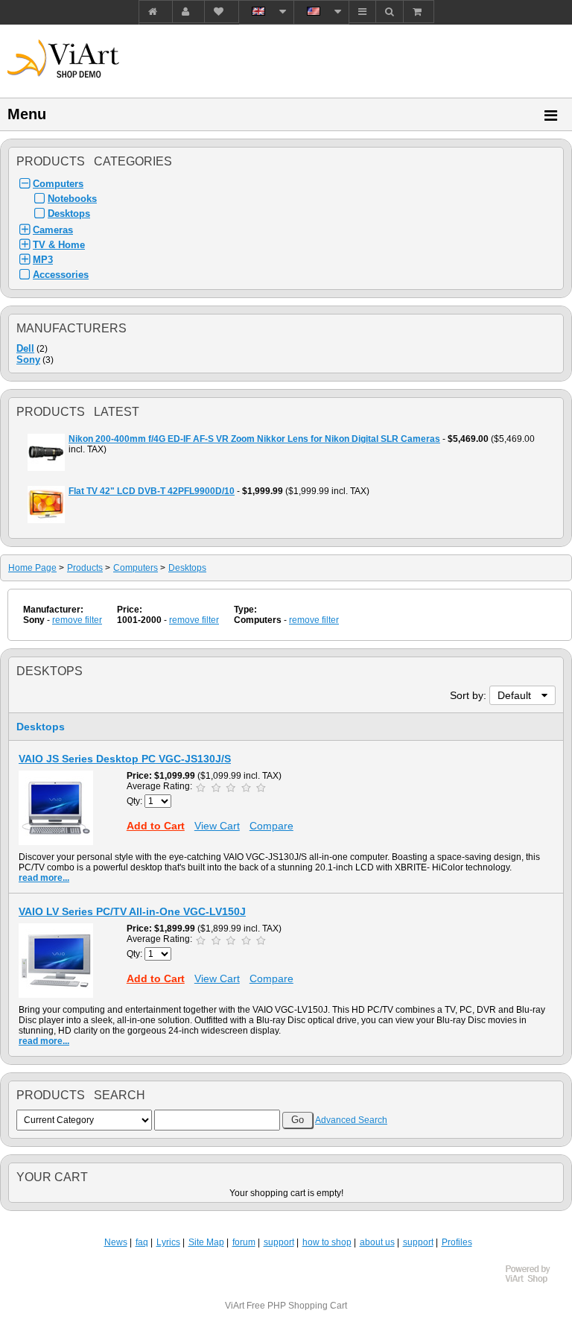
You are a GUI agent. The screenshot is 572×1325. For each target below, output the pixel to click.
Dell (25, 348)
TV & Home (59, 244)
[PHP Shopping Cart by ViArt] (535, 1281)
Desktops (69, 213)
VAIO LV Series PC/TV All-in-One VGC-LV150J (132, 911)
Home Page (32, 568)
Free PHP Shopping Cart (297, 1305)
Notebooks (72, 198)
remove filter (77, 620)
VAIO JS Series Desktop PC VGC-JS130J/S (125, 759)
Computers (58, 183)
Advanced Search (351, 1120)
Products (85, 568)
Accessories (61, 274)
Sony (28, 359)
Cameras (53, 229)
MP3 (43, 259)
